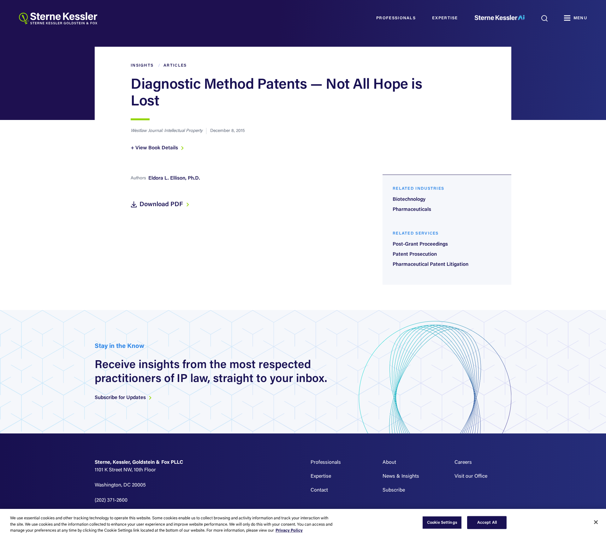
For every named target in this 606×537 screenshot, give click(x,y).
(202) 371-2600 (111, 500)
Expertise (445, 18)
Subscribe (394, 490)
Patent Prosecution (415, 254)
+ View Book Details (155, 148)
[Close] (596, 522)
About (389, 462)
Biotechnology (409, 199)
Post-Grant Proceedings (420, 244)
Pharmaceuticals (412, 209)
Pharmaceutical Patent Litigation (430, 264)
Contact (319, 490)
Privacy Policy (289, 530)
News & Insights (401, 476)
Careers (463, 462)
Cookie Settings (442, 522)
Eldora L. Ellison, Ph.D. (174, 178)
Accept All (487, 522)
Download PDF (162, 204)
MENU (580, 18)
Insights (142, 65)
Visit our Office (470, 476)
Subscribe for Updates (121, 397)
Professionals (396, 18)
